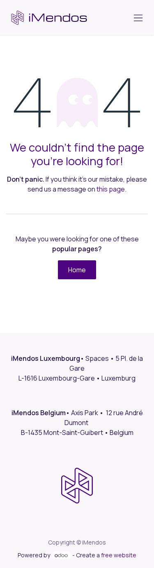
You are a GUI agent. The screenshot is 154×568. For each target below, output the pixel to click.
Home (77, 269)
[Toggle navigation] (138, 17)
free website (118, 555)
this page (111, 189)
